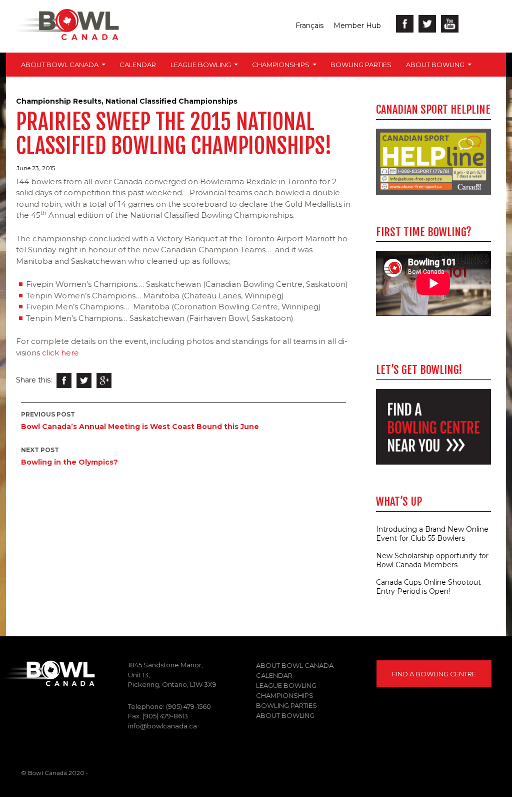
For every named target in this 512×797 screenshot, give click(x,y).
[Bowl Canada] (47, 672)
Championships (281, 65)
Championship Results (59, 101)
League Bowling (200, 65)
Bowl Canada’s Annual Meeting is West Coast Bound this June (140, 421)
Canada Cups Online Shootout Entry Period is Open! (428, 587)
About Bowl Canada (59, 65)
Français (310, 25)
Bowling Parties (361, 65)
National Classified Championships (172, 101)
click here (61, 352)
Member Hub (357, 25)
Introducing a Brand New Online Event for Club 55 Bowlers (432, 534)
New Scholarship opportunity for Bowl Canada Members (432, 560)
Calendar (138, 65)
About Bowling (435, 65)
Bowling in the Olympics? (69, 456)
